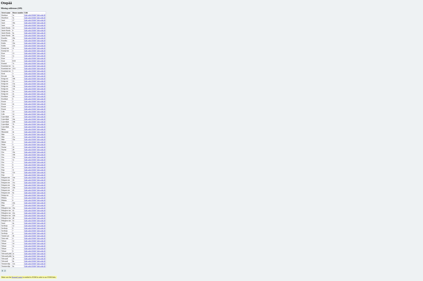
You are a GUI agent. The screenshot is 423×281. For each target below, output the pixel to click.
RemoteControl (17, 277)
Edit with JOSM (30, 15)
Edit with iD (41, 15)
